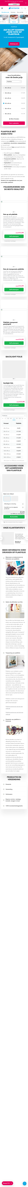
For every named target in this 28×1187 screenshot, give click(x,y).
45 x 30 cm (8, 88)
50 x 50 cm (8, 93)
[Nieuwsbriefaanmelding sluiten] (11, 1183)
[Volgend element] (25, 12)
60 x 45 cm (8, 98)
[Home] (14, 8)
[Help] (24, 1183)
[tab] (8, 418)
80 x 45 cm (8, 108)
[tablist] (14, 418)
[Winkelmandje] (25, 8)
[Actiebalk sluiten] (25, 3)
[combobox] (14, 81)
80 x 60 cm (8, 113)
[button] (14, 118)
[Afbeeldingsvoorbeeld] (14, 201)
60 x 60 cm (8, 103)
